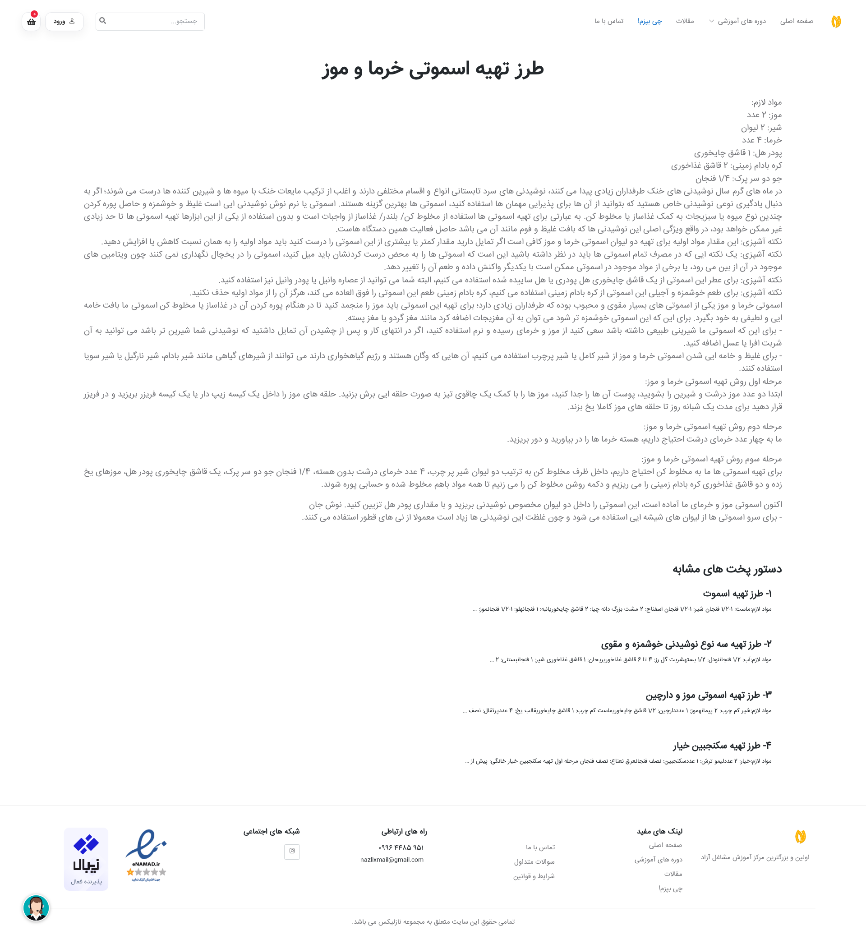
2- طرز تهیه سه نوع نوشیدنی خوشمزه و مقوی (686, 645)
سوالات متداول (534, 862)
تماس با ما (608, 21)
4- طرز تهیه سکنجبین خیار (722, 746)
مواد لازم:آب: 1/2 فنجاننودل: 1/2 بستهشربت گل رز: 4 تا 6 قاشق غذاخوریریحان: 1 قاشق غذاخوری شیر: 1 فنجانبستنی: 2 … (630, 660)
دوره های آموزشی (741, 21)
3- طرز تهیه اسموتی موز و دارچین (708, 695)
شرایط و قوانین (534, 876)
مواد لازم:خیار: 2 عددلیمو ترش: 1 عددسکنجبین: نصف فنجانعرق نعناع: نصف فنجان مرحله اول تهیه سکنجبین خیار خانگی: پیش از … (618, 761)
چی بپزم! (650, 21)
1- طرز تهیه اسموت (737, 594)
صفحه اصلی (797, 21)
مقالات (685, 21)
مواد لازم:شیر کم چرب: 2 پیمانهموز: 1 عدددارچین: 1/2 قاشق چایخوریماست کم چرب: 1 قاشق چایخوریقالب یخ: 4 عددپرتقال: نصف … (616, 710)
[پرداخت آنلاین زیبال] (86, 859)
